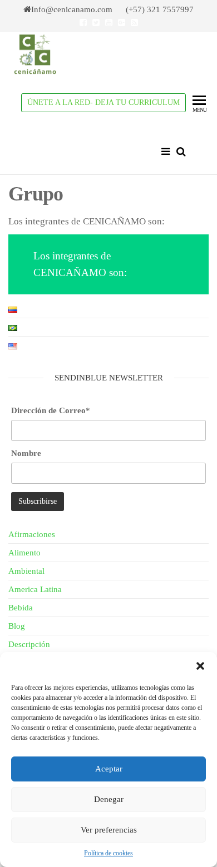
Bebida (20, 607)
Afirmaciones (31, 534)
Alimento (24, 552)
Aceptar (108, 768)
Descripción (29, 644)
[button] (200, 665)
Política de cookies (108, 853)
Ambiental (26, 571)
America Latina (35, 589)
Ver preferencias (109, 829)
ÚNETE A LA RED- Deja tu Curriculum (103, 102)
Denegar (109, 799)
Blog (16, 626)
